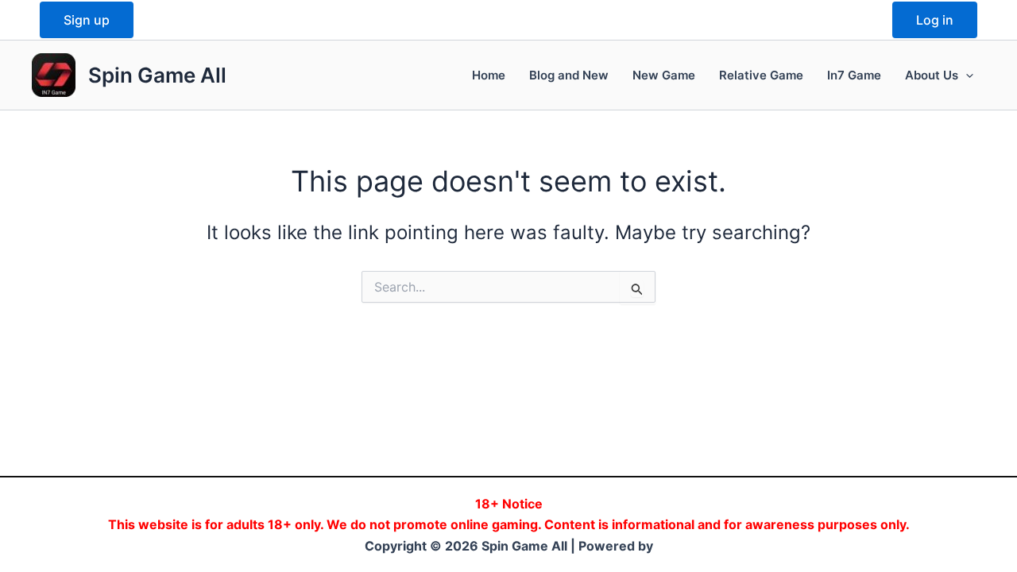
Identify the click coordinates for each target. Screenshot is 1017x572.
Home (488, 75)
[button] (965, 75)
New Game (663, 75)
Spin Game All (157, 75)
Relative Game (761, 75)
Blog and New (569, 75)
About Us (931, 75)
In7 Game (854, 75)
